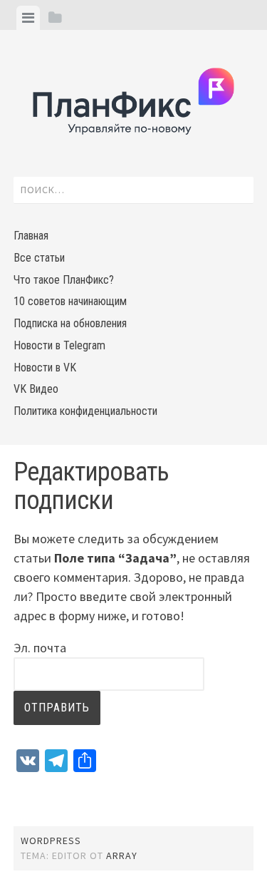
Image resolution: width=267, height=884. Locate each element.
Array (121, 855)
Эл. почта (40, 647)
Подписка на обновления (70, 323)
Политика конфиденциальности (85, 411)
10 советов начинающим (70, 301)
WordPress (51, 840)
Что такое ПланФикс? (64, 280)
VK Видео (36, 389)
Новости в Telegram (59, 345)
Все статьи (39, 257)
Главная (31, 235)
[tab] (28, 18)
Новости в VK (45, 367)
